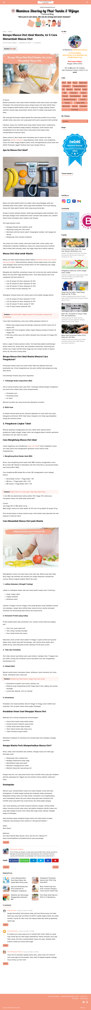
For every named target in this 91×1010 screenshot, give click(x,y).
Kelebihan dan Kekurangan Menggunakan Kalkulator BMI (20, 897)
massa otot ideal (32, 446)
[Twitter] (40, 860)
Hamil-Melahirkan (75, 96)
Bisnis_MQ (66, 86)
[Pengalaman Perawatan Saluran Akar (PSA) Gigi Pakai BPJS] (35, 880)
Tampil (12, 49)
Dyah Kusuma (11, 910)
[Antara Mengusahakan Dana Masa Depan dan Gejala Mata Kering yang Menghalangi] (6, 880)
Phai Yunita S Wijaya (16, 849)
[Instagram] (87, 1002)
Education (69, 89)
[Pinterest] (55, 860)
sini (70, 68)
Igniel (86, 1007)
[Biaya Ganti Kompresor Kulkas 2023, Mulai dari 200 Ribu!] (74, 333)
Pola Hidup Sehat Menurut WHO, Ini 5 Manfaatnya (48, 896)
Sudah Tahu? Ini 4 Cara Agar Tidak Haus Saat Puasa (27, 492)
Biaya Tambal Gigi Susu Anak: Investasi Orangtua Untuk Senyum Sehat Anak (49, 889)
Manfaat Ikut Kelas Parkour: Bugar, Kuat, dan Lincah (27, 679)
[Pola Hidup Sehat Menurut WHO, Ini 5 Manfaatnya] (35, 897)
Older (55, 867)
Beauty (75, 82)
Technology (74, 109)
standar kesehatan (17, 140)
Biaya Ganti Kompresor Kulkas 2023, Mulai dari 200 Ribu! (73, 336)
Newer (6, 867)
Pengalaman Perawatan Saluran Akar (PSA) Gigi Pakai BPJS (48, 880)
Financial (65, 96)
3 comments (37, 42)
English (85, 89)
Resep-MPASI (81, 103)
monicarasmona (12, 931)
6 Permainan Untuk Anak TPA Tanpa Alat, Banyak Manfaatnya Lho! (73, 250)
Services (74, 106)
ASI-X (64, 82)
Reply (5, 924)
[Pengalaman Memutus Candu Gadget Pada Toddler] (74, 268)
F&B (65, 93)
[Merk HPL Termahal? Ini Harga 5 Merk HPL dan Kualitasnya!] (74, 311)
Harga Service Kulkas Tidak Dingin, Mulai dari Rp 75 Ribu (73, 293)
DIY (63, 89)
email (75, 72)
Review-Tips (66, 106)
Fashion (83, 93)
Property (67, 103)
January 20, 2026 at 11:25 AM (24, 910)
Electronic (77, 89)
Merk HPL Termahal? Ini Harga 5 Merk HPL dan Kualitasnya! (74, 315)
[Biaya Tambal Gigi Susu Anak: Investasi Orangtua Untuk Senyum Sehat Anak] (35, 888)
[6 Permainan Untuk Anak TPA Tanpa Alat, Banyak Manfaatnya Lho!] (74, 247)
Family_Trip (73, 93)
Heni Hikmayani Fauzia (14, 952)
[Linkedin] (48, 860)
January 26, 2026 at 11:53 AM (26, 931)
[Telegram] (33, 860)
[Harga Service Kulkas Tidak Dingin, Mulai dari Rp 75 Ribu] (74, 290)
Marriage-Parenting (69, 99)
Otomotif (82, 99)
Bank (69, 82)
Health (6, 842)
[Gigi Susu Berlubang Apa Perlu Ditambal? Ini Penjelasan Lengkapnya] (6, 888)
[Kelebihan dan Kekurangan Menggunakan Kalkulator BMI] (6, 897)
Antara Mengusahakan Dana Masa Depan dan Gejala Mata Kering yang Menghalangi (19, 880)
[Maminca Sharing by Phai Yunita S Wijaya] (45, 2)
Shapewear (83, 106)
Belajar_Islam (83, 82)
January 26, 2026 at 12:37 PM (30, 952)
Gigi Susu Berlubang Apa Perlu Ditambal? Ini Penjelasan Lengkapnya (19, 889)
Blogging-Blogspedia (80, 86)
